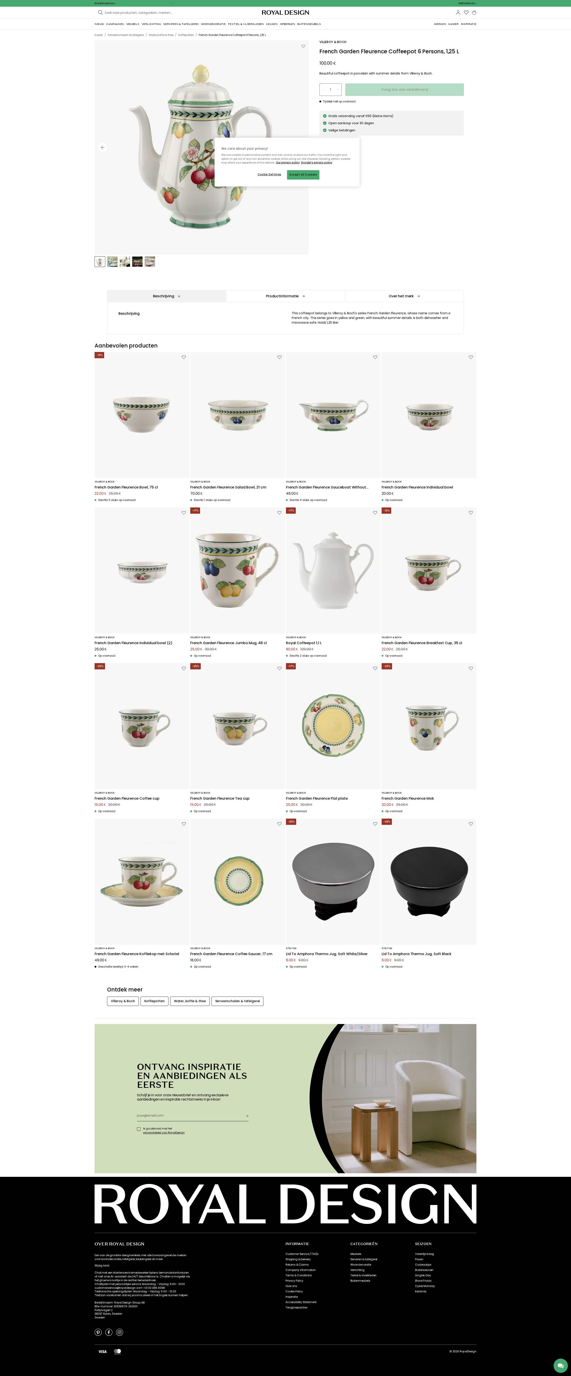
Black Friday (423, 1280)
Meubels (355, 1254)
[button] (467, 3)
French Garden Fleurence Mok (408, 799)
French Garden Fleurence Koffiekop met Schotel (137, 954)
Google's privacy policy (316, 162)
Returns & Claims (297, 1264)
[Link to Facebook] (108, 1332)
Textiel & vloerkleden (363, 1275)
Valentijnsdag (424, 1254)
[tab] (166, 296)
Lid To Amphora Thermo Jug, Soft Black (416, 954)
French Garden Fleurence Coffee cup (127, 799)
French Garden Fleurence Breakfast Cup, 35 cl (422, 643)
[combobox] (467, 3)
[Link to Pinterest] (98, 1332)
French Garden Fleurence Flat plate (317, 799)
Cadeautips (423, 1264)
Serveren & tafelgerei (363, 1259)
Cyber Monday (425, 1286)
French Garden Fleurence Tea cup (220, 799)
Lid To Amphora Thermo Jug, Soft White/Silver (327, 954)
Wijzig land (102, 1265)
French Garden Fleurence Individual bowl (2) (133, 643)
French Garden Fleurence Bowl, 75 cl (126, 487)
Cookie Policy (294, 1291)
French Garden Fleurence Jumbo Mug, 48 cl (228, 643)
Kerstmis (420, 1291)
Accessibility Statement (301, 1302)
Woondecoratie (360, 1264)
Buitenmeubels (360, 1280)
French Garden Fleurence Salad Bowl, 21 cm (228, 487)
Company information (301, 1270)
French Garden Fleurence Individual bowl (417, 487)
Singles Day (423, 1275)
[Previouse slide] (102, 147)
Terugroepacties (296, 1307)
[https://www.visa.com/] (102, 1351)
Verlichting (357, 1270)
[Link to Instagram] (119, 1332)
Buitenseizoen (424, 1270)
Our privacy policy (288, 162)
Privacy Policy (294, 1280)
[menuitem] (99, 24)
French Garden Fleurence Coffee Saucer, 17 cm (231, 954)
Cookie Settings (269, 174)
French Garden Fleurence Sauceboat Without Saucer (326, 487)
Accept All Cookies (303, 174)
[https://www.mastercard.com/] (117, 1351)
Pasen (419, 1259)
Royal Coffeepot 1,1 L (304, 643)
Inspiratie (292, 1296)
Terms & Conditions (299, 1275)
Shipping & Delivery (298, 1259)
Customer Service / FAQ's (302, 1254)
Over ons (291, 1286)
